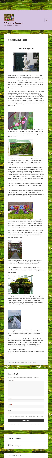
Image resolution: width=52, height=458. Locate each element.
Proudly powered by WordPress (15, 455)
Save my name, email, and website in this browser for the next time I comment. (27, 416)
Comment (11, 380)
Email (10, 404)
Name (10, 398)
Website (10, 410)
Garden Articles (27, 362)
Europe (22, 362)
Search (34, 362)
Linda (17, 362)
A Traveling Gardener (13, 23)
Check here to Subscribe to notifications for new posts (24, 424)
